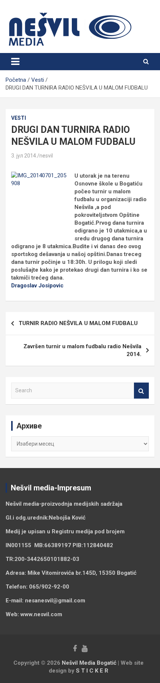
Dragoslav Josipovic (37, 285)
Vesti (18, 118)
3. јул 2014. (24, 156)
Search (141, 391)
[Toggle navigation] (15, 61)
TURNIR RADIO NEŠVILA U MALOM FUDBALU (78, 323)
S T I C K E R (92, 670)
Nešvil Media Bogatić (89, 662)
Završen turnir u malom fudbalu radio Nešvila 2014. (82, 350)
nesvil (46, 156)
